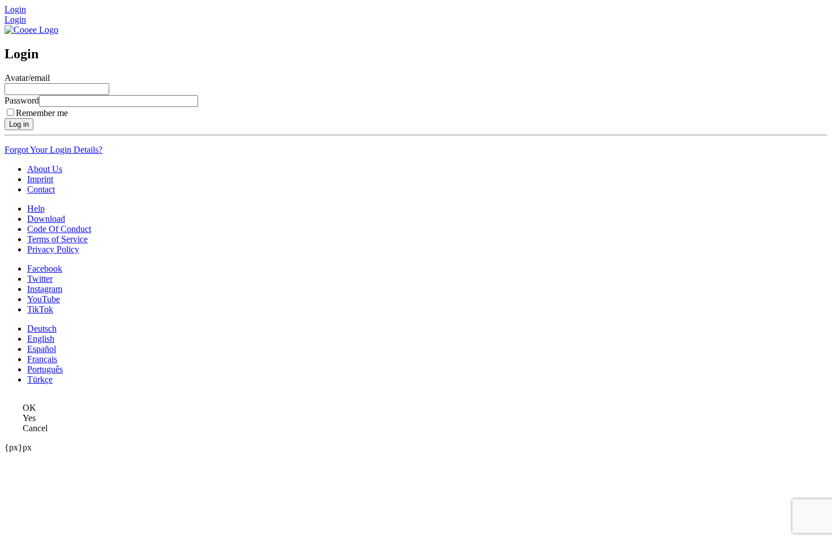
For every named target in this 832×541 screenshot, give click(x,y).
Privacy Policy (53, 249)
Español (41, 349)
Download (46, 219)
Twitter (40, 279)
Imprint (40, 179)
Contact (41, 189)
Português (45, 369)
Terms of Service (57, 239)
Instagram (44, 289)
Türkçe (40, 379)
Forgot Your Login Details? (53, 149)
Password (22, 100)
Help (36, 208)
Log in (19, 124)
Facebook (44, 268)
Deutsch (42, 328)
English (40, 339)
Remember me (42, 113)
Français (42, 359)
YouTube (43, 299)
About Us (44, 169)
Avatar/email (27, 78)
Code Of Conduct (59, 229)
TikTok (40, 309)
